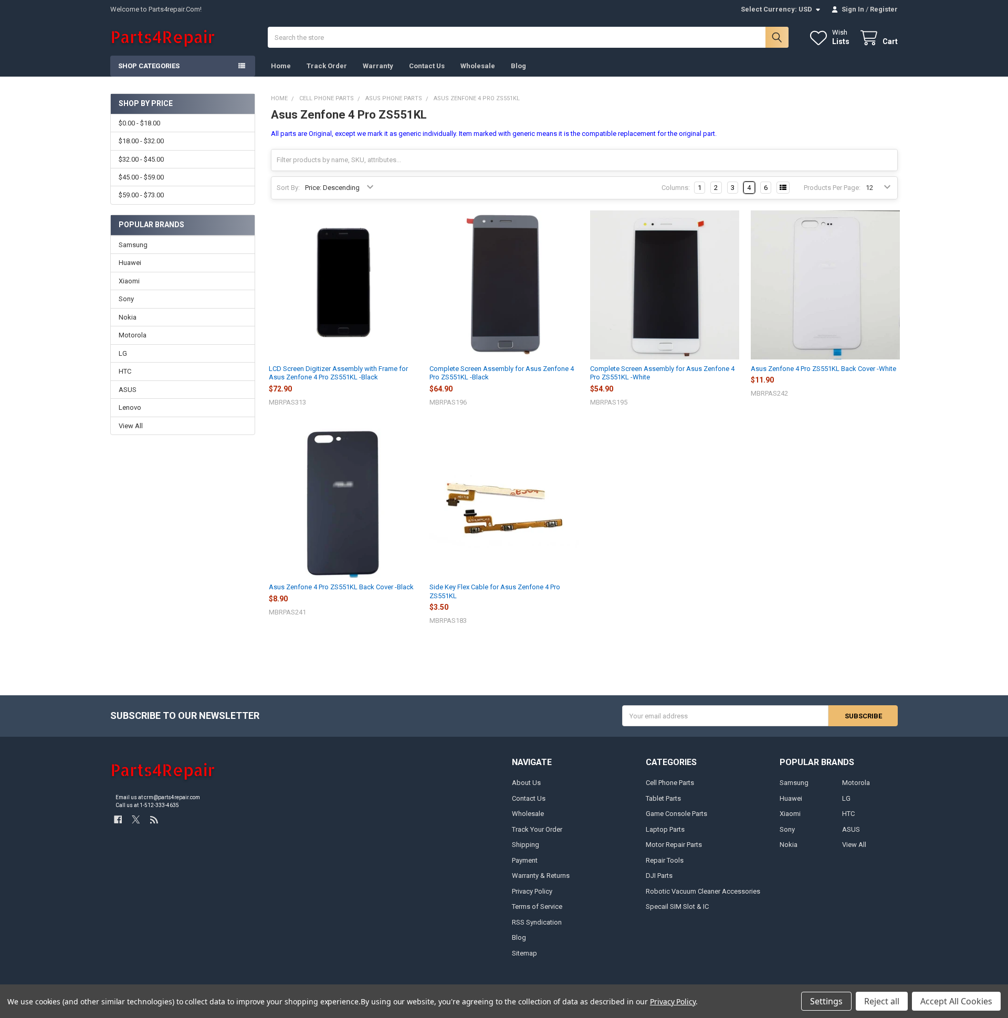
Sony (126, 299)
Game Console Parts (676, 814)
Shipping (525, 845)
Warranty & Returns (541, 875)
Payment (525, 860)
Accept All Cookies (956, 1001)
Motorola (132, 335)
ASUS (127, 390)
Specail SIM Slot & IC (677, 906)
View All (131, 426)
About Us (526, 783)
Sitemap (524, 953)
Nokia (127, 317)
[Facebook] (117, 819)
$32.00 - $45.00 (141, 159)
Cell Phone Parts (670, 783)
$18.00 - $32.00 (141, 141)
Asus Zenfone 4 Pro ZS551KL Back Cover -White (823, 369)
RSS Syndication (537, 922)
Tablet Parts (663, 798)
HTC (125, 371)
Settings (826, 1001)
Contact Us (427, 66)
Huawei (130, 263)
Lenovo (130, 407)
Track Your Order (537, 829)
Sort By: (288, 188)
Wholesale (477, 66)
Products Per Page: (832, 188)
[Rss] (154, 819)
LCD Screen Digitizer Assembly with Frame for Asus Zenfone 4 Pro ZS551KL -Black (338, 373)
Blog (518, 66)
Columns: (676, 188)
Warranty (378, 66)
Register (884, 9)
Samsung (133, 245)
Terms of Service (537, 906)
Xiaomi (129, 281)
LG (123, 353)
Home (281, 66)
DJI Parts (659, 875)
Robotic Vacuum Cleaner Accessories (703, 891)
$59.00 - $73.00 (141, 195)
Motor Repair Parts (674, 845)
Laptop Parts (665, 829)
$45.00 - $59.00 (141, 177)
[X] (135, 819)
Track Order (327, 66)
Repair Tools (665, 860)
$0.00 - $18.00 (139, 123)
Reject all (881, 1001)
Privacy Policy (532, 891)
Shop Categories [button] (149, 66)
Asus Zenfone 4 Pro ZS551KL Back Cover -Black (341, 587)
